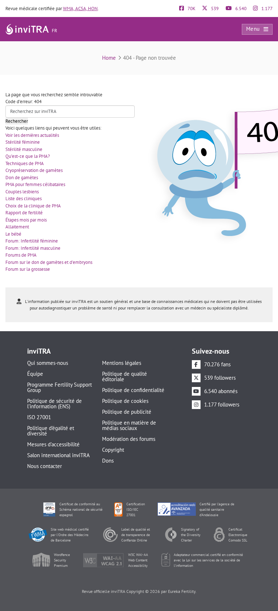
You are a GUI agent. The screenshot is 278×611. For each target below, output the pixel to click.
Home (109, 57)
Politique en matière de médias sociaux (129, 425)
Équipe (35, 373)
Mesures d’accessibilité (53, 444)
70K (190, 8)
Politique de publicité (126, 411)
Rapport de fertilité (24, 213)
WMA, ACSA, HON (80, 8)
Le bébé (13, 234)
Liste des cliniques (23, 198)
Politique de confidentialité (133, 390)
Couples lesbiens (22, 192)
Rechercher (16, 121)
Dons (108, 460)
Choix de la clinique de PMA (33, 206)
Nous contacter (44, 466)
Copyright (113, 449)
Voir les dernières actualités (32, 135)
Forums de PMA (21, 255)
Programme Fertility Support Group (59, 387)
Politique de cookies (125, 401)
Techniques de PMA (24, 163)
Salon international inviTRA (58, 455)
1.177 (266, 8)
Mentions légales (121, 363)
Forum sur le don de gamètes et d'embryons (48, 262)
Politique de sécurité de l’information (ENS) (54, 403)
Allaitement (17, 227)
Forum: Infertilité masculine (32, 248)
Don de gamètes (21, 177)
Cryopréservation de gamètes (34, 170)
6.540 (240, 8)
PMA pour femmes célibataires (35, 184)
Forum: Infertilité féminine (31, 241)
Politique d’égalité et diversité (50, 430)
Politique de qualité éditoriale (124, 376)
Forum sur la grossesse (27, 269)
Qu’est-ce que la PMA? (27, 156)
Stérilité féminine (22, 142)
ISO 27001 (39, 417)
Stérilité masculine (23, 149)
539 (214, 8)
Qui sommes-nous (47, 363)
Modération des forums (128, 439)
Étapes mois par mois (26, 220)
